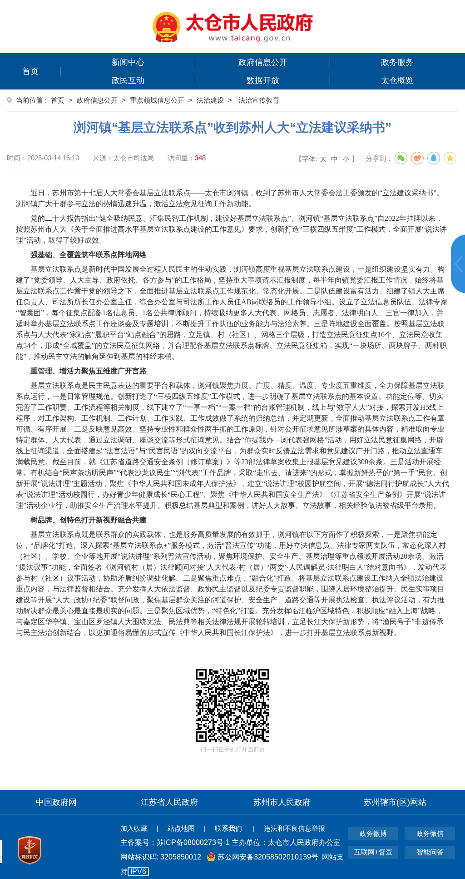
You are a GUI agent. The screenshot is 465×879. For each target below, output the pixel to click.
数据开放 (263, 80)
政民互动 (128, 80)
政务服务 (397, 62)
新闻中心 (128, 62)
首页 (30, 71)
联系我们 (229, 828)
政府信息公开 (262, 62)
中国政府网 (56, 802)
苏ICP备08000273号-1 (193, 842)
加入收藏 (134, 828)
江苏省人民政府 (169, 802)
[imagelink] (233, 26)
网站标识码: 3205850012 (232, 864)
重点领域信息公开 (157, 100)
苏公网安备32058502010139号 (268, 857)
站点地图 (181, 828)
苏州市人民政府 (282, 802)
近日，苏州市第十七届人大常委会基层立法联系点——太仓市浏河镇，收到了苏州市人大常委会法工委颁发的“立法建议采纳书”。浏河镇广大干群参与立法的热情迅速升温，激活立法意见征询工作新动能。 (230, 198)
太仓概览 (397, 80)
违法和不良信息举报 (294, 828)
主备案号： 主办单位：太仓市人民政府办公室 (230, 842)
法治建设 (210, 100)
